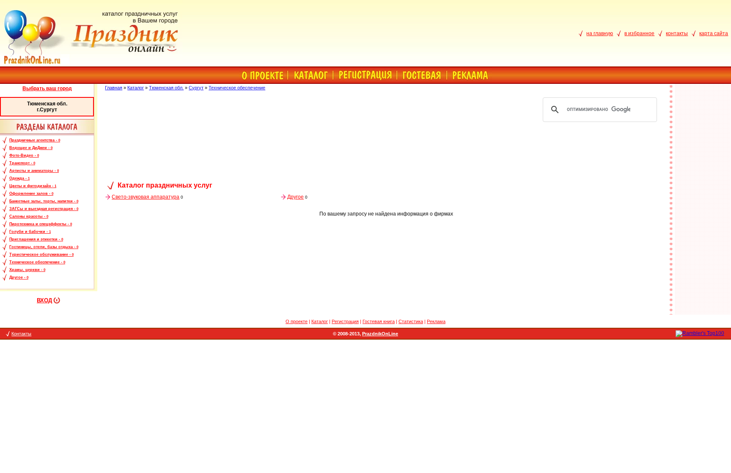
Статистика (410, 321)
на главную (599, 33)
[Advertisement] (386, 153)
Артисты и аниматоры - (34, 171)
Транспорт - (22, 163)
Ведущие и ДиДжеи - (30, 148)
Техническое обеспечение (237, 87)
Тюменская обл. (166, 87)
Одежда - (19, 178)
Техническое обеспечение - (37, 262)
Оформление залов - (31, 193)
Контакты (21, 333)
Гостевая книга (379, 321)
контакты (677, 33)
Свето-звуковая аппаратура (145, 197)
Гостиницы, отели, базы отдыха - (43, 247)
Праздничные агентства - (34, 140)
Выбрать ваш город (47, 88)
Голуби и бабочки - (30, 232)
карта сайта (713, 33)
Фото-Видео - (24, 155)
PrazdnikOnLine (380, 333)
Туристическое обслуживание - (41, 254)
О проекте (297, 321)
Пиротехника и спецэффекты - (40, 224)
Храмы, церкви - (27, 270)
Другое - (18, 277)
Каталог (135, 87)
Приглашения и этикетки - (36, 239)
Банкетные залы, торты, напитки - (43, 201)
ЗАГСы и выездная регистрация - (43, 209)
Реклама (436, 321)
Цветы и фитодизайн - (32, 186)
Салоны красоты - (28, 216)
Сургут (196, 87)
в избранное (639, 33)
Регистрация (345, 321)
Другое (295, 197)
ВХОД (44, 300)
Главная (113, 87)
